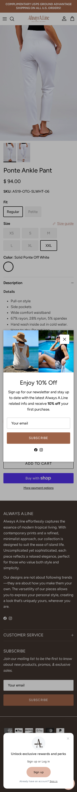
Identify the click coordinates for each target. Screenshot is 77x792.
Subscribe (38, 438)
